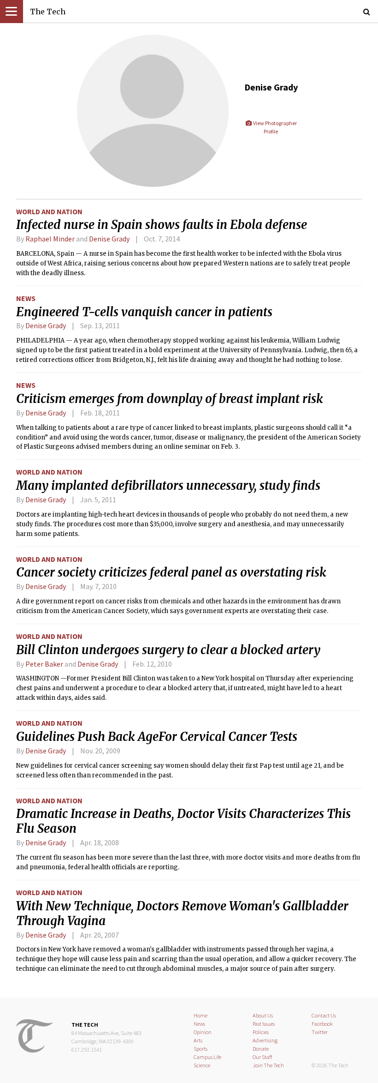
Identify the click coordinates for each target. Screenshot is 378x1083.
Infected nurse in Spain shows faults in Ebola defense (161, 224)
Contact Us (324, 1015)
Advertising (265, 1040)
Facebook (322, 1023)
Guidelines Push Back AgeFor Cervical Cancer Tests (156, 736)
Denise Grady (109, 238)
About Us (263, 1015)
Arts (198, 1040)
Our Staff (262, 1056)
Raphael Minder (50, 238)
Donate (261, 1048)
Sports (200, 1048)
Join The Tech (268, 1065)
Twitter (320, 1032)
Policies (261, 1032)
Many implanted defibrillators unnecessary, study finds (168, 485)
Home (200, 1015)
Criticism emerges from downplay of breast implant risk (169, 398)
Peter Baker (44, 663)
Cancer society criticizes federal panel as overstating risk (171, 572)
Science (202, 1065)
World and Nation (49, 211)
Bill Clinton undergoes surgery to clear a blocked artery (168, 650)
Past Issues (264, 1023)
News (25, 298)
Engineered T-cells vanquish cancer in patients (144, 312)
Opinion (203, 1032)
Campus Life (207, 1056)
